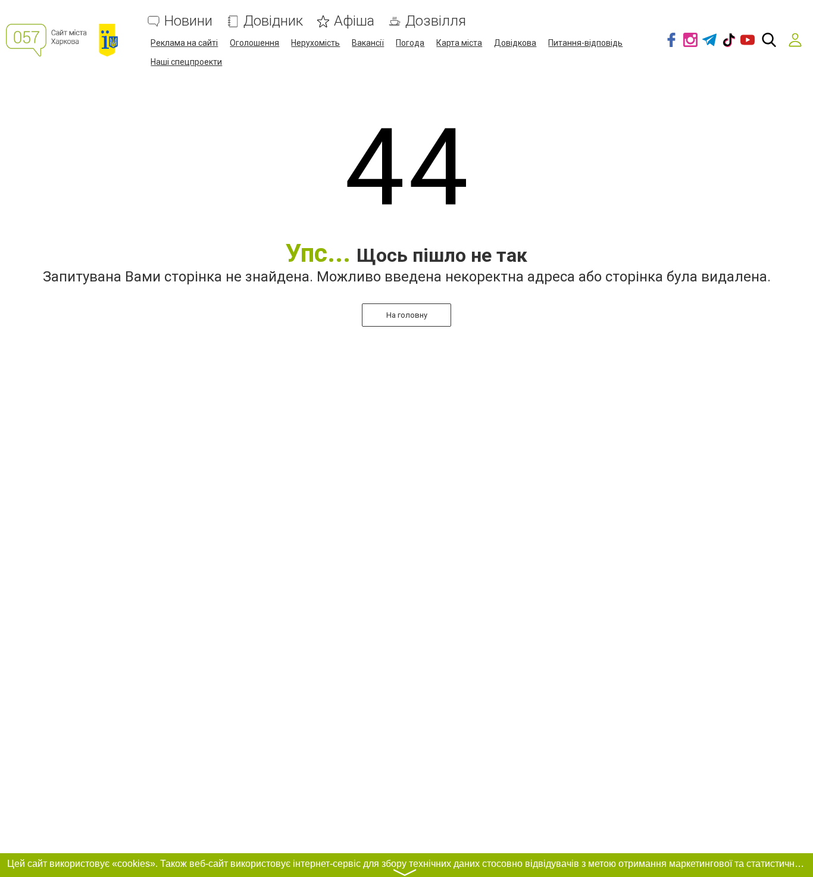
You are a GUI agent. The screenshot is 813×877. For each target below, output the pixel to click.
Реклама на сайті (184, 43)
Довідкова (515, 43)
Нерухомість (315, 43)
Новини (188, 21)
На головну (406, 315)
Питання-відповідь (585, 43)
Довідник (273, 21)
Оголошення (254, 43)
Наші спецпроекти (186, 62)
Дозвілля (435, 21)
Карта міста (459, 43)
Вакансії (368, 43)
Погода (410, 43)
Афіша (354, 21)
